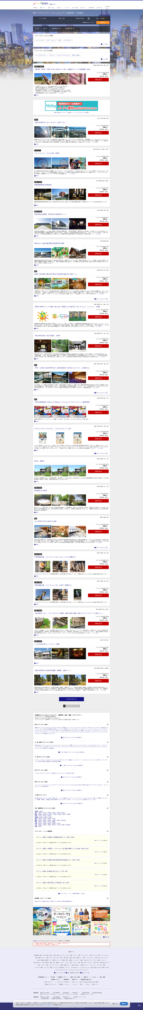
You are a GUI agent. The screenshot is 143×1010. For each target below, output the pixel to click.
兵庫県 (53, 820)
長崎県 (49, 824)
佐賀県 (44, 824)
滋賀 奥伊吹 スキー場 (96, 967)
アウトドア (52, 55)
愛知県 (49, 818)
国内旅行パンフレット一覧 (87, 994)
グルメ (86, 798)
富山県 (40, 815)
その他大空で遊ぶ (70, 773)
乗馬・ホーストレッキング (76, 745)
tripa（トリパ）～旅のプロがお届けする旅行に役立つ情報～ (85, 982)
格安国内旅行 (66, 992)
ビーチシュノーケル (91, 730)
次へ (78, 706)
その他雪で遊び (45, 786)
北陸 (36, 815)
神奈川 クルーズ (102, 960)
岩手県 (44, 812)
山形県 (58, 812)
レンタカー (80, 799)
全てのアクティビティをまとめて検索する (72, 803)
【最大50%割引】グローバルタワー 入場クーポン (50, 122)
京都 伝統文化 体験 (47, 962)
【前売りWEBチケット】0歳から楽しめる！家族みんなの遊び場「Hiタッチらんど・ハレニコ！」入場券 (67, 306)
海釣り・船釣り (76, 55)
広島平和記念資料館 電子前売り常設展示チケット (50, 214)
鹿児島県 (68, 824)
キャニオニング (54, 760)
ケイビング (66, 745)
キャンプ (68, 967)
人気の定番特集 (56, 992)
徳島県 (40, 821)
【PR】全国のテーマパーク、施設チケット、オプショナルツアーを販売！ (71, 112)
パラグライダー (67, 40)
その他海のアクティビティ (48, 733)
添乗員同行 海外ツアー (70, 998)
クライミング (60, 745)
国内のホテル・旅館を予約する (42, 901)
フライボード (103, 729)
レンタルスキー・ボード (101, 785)
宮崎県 (63, 824)
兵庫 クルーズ (41, 965)
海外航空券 (66, 979)
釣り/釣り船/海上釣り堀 (50, 729)
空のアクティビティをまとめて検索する (72, 777)
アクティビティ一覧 (60, 972)
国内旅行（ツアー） (62, 977)
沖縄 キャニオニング (83, 955)
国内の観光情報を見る (67, 901)
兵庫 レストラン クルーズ (52, 965)
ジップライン (83, 746)
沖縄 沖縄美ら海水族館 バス (44, 960)
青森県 (40, 812)
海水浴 (103, 727)
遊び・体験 (102, 977)
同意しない (115, 1003)
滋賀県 (40, 820)
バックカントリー (46, 785)
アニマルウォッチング (73, 746)
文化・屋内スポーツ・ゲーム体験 (57, 798)
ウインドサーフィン (94, 729)
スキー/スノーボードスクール (59, 785)
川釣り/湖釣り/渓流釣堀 (44, 761)
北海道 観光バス (75, 965)
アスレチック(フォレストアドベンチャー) (78, 970)
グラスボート (88, 732)
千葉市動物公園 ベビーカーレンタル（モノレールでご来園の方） (55, 557)
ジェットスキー (61, 732)
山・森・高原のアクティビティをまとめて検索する (72, 752)
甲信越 (36, 817)
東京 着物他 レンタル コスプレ (61, 962)
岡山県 (40, 823)
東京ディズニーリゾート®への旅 (47, 994)
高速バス (86, 977)
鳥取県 (49, 823)
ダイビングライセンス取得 (59, 727)
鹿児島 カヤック (57, 960)
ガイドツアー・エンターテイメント (75, 798)
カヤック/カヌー (46, 760)
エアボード (37, 786)
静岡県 (40, 818)
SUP (60, 40)
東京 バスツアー (88, 962)
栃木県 (64, 814)
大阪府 (49, 820)
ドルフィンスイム (39, 730)
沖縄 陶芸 (65, 957)
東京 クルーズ (73, 962)
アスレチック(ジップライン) (61, 970)
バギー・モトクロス (89, 745)
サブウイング (81, 732)
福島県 (63, 812)
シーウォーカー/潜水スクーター (64, 729)
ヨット (67, 732)
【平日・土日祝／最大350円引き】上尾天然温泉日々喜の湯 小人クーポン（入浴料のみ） (62, 368)
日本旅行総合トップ (42, 977)
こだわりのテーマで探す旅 (63, 982)
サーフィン (86, 729)
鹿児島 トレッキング (74, 960)
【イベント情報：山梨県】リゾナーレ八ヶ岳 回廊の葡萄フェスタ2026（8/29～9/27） (63, 848)
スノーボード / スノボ (84, 967)
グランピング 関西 (39, 967)
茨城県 (59, 814)
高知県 (44, 821)
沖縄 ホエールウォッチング (101, 957)
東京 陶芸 (80, 962)
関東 (36, 814)
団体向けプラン (87, 799)
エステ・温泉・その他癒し (95, 798)
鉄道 (81, 984)
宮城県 (49, 812)
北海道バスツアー (85, 965)
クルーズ (75, 984)
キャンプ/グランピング (92, 746)
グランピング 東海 (48, 967)
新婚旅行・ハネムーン (64, 984)
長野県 (45, 817)
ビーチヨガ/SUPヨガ (65, 730)
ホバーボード (38, 732)
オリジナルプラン (62, 799)
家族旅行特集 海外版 (56, 998)
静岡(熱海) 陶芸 (38, 955)
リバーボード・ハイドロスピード (81, 760)
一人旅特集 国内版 (85, 992)
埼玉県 (50, 814)
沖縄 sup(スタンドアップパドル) (61, 955)
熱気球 (53, 773)
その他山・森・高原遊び (48, 748)
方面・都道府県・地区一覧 (73, 972)
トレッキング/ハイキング (50, 745)
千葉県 (55, 814)
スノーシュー (38, 785)
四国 (36, 821)
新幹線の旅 (75, 992)
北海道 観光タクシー (65, 965)
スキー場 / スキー (75, 967)
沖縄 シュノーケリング (103, 955)
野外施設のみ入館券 (40, 490)
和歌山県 (63, 820)
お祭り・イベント (72, 799)
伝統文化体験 (54, 799)
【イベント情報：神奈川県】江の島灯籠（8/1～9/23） (53, 882)
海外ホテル (74, 979)
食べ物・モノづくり (44, 798)
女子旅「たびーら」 (48, 982)
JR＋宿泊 (52, 977)
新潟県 (41, 817)
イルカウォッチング (78, 729)
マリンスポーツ (97, 727)
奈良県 (58, 820)
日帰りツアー (95, 984)
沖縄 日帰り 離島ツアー (76, 957)
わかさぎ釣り (78, 785)
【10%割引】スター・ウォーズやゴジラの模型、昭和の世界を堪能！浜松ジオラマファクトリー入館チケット (68, 613)
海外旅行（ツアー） (55, 979)
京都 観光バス (37, 962)
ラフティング (38, 760)
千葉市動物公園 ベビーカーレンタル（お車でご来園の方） (53, 585)
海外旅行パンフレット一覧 (79, 997)
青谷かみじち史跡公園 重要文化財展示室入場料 (49, 243)
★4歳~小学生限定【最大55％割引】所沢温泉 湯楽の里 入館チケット (56, 274)
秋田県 (53, 812)
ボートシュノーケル (102, 730)
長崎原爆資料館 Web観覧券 (43, 185)
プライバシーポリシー (47, 1004)
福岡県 (40, 824)
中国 (36, 823)
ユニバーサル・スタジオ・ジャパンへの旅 (67, 994)
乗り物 (36, 798)
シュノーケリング (39, 40)
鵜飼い (70, 760)
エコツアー (64, 746)
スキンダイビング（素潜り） (78, 730)
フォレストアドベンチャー (54, 746)
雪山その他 (85, 785)
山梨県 (50, 817)
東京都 (40, 814)
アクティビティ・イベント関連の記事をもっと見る (72, 893)
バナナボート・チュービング (49, 732)
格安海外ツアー (66, 997)
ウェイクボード (73, 732)
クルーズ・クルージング (99, 732)
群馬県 (68, 814)
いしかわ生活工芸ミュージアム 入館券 (47, 644)
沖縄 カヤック (73, 955)
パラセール (89, 727)
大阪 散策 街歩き (47, 955)
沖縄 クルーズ (92, 955)
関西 (36, 820)
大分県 (58, 824)
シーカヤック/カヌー (81, 727)
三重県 (53, 818)
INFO (37, 95)
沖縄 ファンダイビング (88, 957)
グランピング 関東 (101, 965)
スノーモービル (70, 785)
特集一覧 (107, 937)
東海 (36, 818)
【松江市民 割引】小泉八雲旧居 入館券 (47, 335)
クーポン (94, 799)
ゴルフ (40, 746)
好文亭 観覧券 (39, 461)
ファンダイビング (47, 727)
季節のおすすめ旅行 (44, 992)
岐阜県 (44, 818)
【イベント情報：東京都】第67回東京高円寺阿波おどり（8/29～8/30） (58, 860)
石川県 (44, 815)
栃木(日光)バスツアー (104, 962)
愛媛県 (53, 821)
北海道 (36, 811)
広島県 (44, 823)
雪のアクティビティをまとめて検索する (72, 790)
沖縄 (36, 826)
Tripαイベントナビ (98, 840)
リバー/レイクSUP (94, 760)
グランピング (93, 965)
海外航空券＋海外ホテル (86, 979)
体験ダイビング (38, 727)
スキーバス (91, 785)
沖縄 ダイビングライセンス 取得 (54, 957)
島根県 (53, 823)
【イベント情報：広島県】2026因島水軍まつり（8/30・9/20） (55, 837)
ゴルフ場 (45, 746)
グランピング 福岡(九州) (59, 967)
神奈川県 (45, 814)
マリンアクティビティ (40, 55)
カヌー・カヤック (51, 40)
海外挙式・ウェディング (50, 984)
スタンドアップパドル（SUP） (51, 730)
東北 (36, 812)
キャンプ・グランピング (63, 55)
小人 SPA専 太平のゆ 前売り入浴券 (45, 521)
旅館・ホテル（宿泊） (76, 977)
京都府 (44, 820)
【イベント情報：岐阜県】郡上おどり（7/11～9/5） (52, 871)
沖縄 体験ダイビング (40, 957)
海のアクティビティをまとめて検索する (72, 737)
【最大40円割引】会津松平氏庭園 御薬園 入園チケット (52, 670)
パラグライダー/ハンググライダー (43, 773)
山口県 (58, 823)
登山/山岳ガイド (39, 745)
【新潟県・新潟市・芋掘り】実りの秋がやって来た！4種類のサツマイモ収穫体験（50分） (62, 69)
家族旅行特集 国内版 (97, 992)
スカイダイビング (60, 773)
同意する (124, 1003)
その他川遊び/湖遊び (56, 761)
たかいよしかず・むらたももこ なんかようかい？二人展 (52, 428)
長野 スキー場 (105, 967)
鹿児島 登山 (65, 960)
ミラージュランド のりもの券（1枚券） (47, 153)
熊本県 (53, 824)
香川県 (49, 821)
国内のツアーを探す (56, 901)
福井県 (49, 815)
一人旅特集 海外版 (44, 998)
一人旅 (87, 984)
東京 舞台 (96, 962)
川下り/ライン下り (63, 760)
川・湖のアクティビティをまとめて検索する (72, 765)
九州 (36, 824)
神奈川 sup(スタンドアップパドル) (88, 960)
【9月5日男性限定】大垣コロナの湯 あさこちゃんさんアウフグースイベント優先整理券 (62, 402)
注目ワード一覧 (85, 972)
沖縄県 (40, 826)
